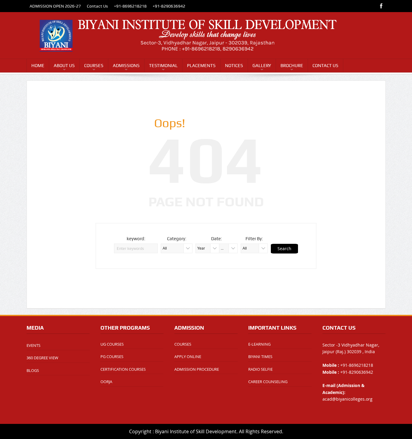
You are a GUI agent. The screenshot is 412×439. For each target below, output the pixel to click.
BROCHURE (291, 65)
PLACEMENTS (201, 65)
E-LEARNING (259, 344)
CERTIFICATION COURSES (123, 369)
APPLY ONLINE (187, 356)
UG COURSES (112, 344)
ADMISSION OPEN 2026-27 (55, 6)
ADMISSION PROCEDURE (196, 369)
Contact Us (97, 6)
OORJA (106, 381)
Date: (216, 238)
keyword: (136, 238)
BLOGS (33, 370)
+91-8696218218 (130, 6)
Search (284, 248)
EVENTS (33, 345)
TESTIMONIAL (163, 65)
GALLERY (261, 65)
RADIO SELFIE (260, 369)
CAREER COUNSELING (267, 381)
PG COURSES (111, 356)
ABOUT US (64, 65)
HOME (37, 65)
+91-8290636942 (169, 6)
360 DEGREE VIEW (42, 357)
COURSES (93, 65)
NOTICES (234, 65)
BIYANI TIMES (260, 356)
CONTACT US (325, 65)
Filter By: (254, 238)
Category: (176, 238)
